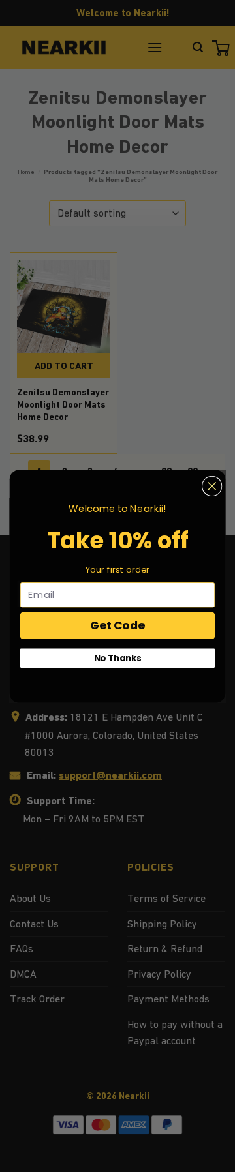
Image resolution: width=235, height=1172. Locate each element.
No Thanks (118, 657)
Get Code (117, 625)
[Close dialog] (212, 486)
